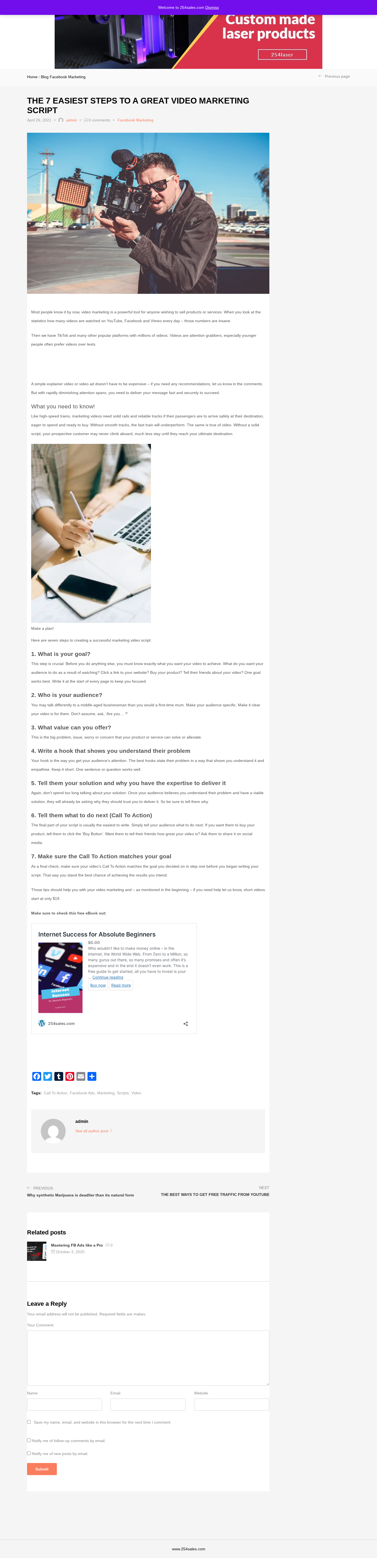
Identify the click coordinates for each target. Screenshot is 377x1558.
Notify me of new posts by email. (60, 1453)
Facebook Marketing (68, 77)
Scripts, (123, 1093)
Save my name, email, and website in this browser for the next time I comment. (102, 1422)
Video (136, 1093)
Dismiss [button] (212, 7)
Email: (115, 1393)
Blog (45, 77)
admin (71, 120)
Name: (33, 1393)
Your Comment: (40, 1325)
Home (32, 77)
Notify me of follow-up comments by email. (69, 1440)
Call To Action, (56, 1093)
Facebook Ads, (83, 1093)
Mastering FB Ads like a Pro (77, 1245)
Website (201, 1393)
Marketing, (106, 1093)
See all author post (92, 1131)
